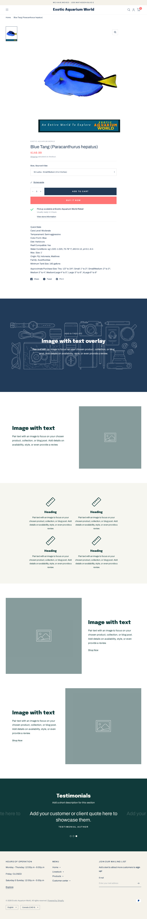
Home (8, 18)
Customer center (60, 881)
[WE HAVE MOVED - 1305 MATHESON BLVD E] (73, 2)
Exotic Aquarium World (73, 9)
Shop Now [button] (93, 650)
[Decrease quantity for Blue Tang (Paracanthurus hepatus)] (33, 191)
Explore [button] (9, 887)
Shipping (33, 157)
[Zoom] (115, 32)
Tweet (49, 279)
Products (56, 876)
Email (101, 878)
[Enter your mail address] (138, 883)
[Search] (128, 9)
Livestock (57, 872)
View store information (46, 217)
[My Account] (133, 9)
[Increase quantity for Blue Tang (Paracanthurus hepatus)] (40, 191)
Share (36, 279)
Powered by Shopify (56, 901)
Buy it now (73, 200)
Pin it (61, 279)
